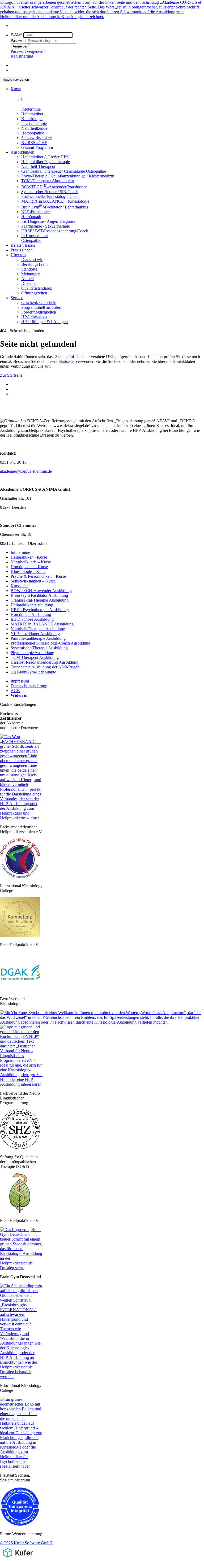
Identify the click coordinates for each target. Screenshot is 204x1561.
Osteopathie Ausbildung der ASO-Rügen (45, 667)
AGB (15, 690)
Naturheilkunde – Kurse (31, 562)
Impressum (20, 681)
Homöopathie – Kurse (29, 566)
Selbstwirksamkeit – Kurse (33, 581)
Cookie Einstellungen (18, 704)
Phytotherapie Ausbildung (32, 652)
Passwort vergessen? (28, 51)
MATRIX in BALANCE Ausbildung (42, 624)
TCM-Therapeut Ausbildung (35, 657)
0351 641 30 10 (13, 462)
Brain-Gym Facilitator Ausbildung (39, 595)
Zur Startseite (11, 375)
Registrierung (22, 56)
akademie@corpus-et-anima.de (26, 471)
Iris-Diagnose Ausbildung (32, 619)
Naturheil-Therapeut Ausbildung (38, 629)
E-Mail (16, 35)
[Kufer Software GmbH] (18, 1558)
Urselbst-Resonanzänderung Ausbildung (44, 662)
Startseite (66, 361)
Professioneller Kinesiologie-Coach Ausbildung (50, 643)
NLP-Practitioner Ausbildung (35, 633)
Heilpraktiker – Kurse (29, 557)
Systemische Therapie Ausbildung (39, 648)
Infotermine (20, 552)
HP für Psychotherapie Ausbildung (40, 609)
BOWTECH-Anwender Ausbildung (41, 590)
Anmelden (20, 46)
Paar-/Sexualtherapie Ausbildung (38, 638)
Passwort (18, 40)
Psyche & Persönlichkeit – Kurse (38, 576)
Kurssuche (19, 586)
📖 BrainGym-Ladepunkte (33, 672)
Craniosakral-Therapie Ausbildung (40, 600)
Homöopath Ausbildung (31, 614)
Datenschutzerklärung (29, 686)
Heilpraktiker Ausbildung (32, 605)
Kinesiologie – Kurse (28, 571)
